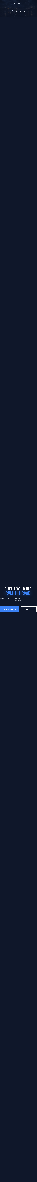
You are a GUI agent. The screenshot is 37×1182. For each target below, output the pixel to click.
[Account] (9, 4)
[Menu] (19, 4)
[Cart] (14, 4)
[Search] (4, 4)
